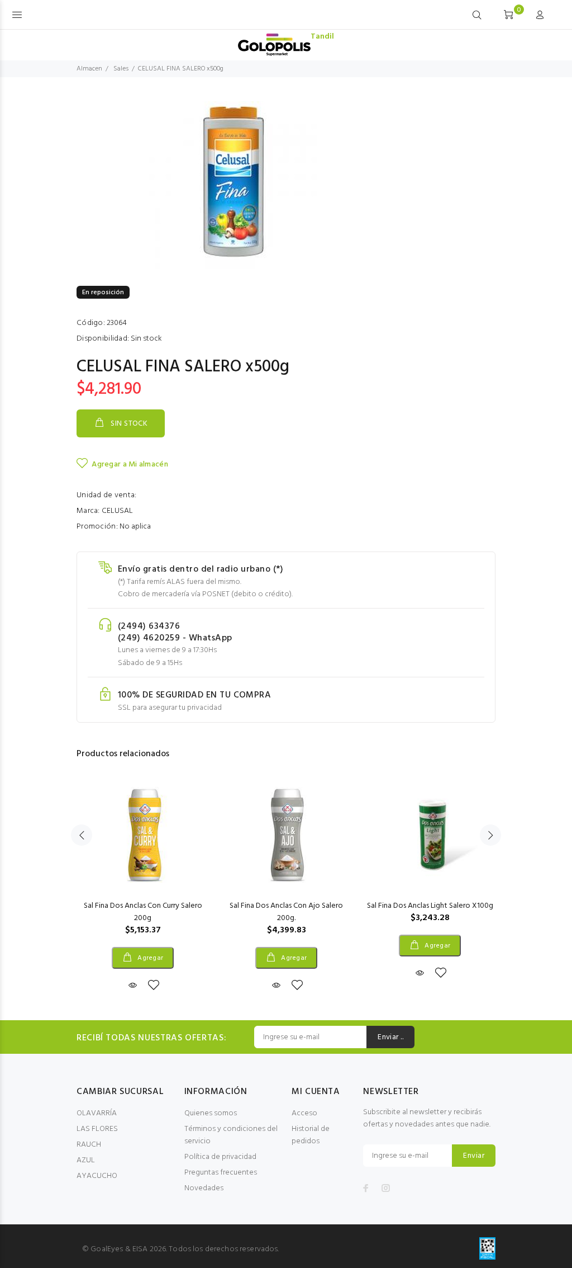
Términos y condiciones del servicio (231, 1135)
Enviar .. (390, 1037)
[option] (142, 874)
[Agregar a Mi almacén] (154, 986)
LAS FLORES (97, 1129)
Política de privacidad (220, 1157)
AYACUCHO (97, 1176)
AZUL (86, 1160)
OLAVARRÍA (97, 1113)
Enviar (473, 1155)
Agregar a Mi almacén (130, 464)
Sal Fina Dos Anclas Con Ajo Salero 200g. (286, 912)
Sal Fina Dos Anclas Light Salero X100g (430, 905)
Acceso (304, 1113)
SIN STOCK (129, 423)
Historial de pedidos (311, 1135)
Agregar (150, 958)
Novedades (203, 1188)
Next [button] (490, 835)
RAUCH (89, 1144)
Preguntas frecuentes (220, 1172)
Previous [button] (81, 835)
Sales (120, 68)
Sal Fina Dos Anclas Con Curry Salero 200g (143, 912)
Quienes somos (210, 1113)
